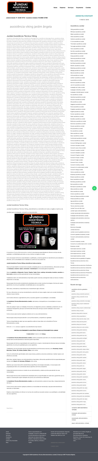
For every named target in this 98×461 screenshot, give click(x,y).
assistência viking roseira (45, 149)
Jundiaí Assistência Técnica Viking (22, 36)
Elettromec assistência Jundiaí (78, 121)
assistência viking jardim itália (22, 86)
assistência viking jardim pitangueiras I (40, 96)
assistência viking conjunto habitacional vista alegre (80, 304)
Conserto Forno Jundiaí (77, 162)
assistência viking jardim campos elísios (35, 69)
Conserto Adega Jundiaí (77, 169)
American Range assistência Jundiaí (80, 196)
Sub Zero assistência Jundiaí (78, 51)
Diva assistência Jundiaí (77, 128)
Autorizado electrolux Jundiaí (78, 248)
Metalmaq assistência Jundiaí (78, 68)
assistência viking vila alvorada (31, 156)
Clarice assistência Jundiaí (77, 172)
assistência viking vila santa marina (24, 194)
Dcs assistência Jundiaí (76, 131)
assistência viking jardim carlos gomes (55, 69)
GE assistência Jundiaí (76, 102)
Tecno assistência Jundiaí (77, 48)
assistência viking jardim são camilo (16, 105)
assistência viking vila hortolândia (36, 172)
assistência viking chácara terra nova (55, 50)
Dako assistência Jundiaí (77, 133)
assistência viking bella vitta (34, 41)
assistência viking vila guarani (44, 170)
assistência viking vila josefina (33, 175)
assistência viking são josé (33, 150)
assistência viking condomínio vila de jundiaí (18, 57)
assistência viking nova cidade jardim (40, 124)
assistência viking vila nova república (16, 186)
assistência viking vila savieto (49, 197)
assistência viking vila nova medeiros (50, 185)
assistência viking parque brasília (45, 127)
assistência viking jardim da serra (15, 75)
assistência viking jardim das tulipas (79, 398)
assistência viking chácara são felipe (16, 50)
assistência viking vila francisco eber (22, 169)
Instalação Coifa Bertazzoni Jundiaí (79, 92)
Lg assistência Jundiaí (76, 80)
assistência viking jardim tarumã (43, 111)
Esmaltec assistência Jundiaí (78, 119)
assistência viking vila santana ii (20, 195)
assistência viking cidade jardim (40, 54)
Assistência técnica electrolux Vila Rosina (81, 265)
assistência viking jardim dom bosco (53, 78)
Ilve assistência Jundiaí (76, 94)
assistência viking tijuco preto (24, 152)
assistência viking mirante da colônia (42, 122)
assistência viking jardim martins (15, 89)
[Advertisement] (36, 401)
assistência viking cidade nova (14, 55)
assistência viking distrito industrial (79, 313)
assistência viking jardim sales (28, 100)
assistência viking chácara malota (52, 46)
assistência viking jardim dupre (34, 80)
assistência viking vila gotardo (14, 170)
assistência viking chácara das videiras (16, 46)
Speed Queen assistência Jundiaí (79, 53)
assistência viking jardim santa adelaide (46, 100)
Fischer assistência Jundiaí (77, 114)
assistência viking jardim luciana (56, 86)
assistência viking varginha (50, 153)
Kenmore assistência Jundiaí (78, 82)
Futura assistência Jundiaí (77, 106)
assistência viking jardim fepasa (49, 83)
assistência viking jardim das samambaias (37, 77)
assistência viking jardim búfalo (40, 68)
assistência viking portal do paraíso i (29, 142)
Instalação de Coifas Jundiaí (78, 87)
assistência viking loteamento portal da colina (39, 119)
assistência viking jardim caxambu (32, 71)
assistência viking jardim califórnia (15, 69)
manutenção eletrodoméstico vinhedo (80, 419)
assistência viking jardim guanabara (44, 85)
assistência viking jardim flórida (26, 85)
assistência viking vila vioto (41, 199)
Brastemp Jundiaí (75, 246)
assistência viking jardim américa (37, 63)
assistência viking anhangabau (23, 40)
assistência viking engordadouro (24, 60)
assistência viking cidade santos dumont (33, 55)
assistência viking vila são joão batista (54, 195)
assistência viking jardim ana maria (55, 63)
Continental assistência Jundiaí (78, 138)
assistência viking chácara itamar (35, 46)
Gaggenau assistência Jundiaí (78, 104)
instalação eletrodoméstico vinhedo (79, 414)
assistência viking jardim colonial (78, 371)
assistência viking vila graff (29, 170)
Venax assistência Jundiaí (77, 36)
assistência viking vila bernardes (51, 161)
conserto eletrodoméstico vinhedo (80, 408)
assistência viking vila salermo (46, 192)
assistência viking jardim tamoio (51, 110)
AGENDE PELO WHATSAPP (58, 442)
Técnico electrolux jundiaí (77, 206)
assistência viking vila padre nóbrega (35, 186)
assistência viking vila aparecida (36, 158)
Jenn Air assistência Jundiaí (78, 85)
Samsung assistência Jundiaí (78, 58)
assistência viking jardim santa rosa (16, 103)
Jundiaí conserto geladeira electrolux (80, 232)
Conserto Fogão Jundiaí (77, 160)
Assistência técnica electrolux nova (79, 275)
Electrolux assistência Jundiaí (78, 123)
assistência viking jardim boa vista (44, 66)
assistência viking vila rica (36, 191)
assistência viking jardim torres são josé (43, 113)
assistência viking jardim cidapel (24, 72)
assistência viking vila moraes (39, 181)
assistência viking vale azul (52, 152)
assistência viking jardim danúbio (32, 75)
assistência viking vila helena (19, 172)
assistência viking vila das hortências (21, 166)
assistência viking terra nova (47, 150)
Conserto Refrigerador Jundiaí (78, 143)
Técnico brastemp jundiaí (77, 203)
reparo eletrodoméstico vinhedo (80, 423)
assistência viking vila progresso (43, 189)
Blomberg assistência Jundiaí (78, 181)
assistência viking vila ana (46, 156)
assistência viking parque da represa (45, 132)
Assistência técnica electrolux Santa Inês (81, 267)
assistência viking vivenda (13, 200)
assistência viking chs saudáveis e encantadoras (19, 54)
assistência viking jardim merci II (49, 89)
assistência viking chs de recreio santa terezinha (51, 52)
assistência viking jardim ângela (15, 64)
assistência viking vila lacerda (14, 177)
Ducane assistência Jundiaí (77, 126)
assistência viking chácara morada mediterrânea (19, 47)
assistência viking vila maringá (48, 180)
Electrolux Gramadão (76, 227)
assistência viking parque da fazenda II (26, 132)
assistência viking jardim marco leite (53, 88)
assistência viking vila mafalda (37, 178)
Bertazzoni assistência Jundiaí (78, 186)
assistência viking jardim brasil (23, 68)
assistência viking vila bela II (35, 161)
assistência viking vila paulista (14, 188)
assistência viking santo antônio (18, 150)
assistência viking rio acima (32, 149)
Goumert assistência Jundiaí (78, 99)
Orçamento (9, 437)
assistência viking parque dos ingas (25, 133)
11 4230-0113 (20, 18)
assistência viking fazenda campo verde (43, 60)
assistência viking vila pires (45, 188)
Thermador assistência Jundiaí (78, 44)
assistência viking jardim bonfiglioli (79, 338)
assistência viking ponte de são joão (47, 141)
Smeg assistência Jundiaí (77, 56)
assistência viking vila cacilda (31, 163)
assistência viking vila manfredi (54, 178)
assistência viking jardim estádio (15, 83)
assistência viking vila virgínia (56, 199)
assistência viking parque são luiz (18, 139)
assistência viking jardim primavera (41, 97)
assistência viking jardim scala (37, 108)
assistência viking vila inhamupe (53, 172)
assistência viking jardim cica (77, 365)
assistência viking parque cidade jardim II (24, 130)
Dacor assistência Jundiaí (77, 135)
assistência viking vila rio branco (51, 191)
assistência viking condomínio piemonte (54, 55)
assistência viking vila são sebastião (32, 197)
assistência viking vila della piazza (15, 167)
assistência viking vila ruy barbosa (29, 192)
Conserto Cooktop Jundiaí (77, 165)
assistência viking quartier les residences (24, 144)
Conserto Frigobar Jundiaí (77, 155)
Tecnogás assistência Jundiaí (78, 46)
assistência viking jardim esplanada (51, 82)
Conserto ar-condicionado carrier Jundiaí (81, 244)
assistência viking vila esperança (46, 167)
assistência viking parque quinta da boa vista (47, 135)
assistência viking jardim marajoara (15, 88)
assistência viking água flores (46, 38)
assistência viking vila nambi (14, 183)
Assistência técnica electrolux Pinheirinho (81, 272)
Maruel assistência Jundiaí (77, 73)
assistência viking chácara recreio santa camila (49, 49)
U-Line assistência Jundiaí (77, 41)
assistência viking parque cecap (23, 128)
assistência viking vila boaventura (15, 163)
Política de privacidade (11, 440)
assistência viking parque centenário (41, 128)
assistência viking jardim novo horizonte (25, 93)
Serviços (8, 435)
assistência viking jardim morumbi (44, 91)
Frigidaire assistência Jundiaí (78, 109)
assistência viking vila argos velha (42, 160)
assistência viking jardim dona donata (16, 80)
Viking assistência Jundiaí (77, 29)
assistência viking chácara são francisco (36, 50)
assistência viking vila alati (16, 156)
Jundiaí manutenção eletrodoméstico (80, 213)
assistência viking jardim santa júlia (31, 102)
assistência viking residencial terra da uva (44, 147)
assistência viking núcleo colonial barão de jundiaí (24, 125)
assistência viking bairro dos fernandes (42, 40)
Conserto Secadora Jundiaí (77, 145)
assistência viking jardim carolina (15, 71)
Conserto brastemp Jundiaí (77, 241)
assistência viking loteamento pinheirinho (17, 119)
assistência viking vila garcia (55, 169)
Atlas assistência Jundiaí (77, 189)
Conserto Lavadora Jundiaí (77, 150)
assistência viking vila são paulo (15, 197)
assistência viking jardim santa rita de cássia (51, 102)
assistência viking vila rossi (13, 192)
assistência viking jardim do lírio (36, 78)
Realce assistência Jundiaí (77, 61)
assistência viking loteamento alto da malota (47, 116)
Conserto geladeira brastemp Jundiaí (80, 234)
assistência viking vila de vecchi (39, 166)
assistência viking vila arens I (51, 158)
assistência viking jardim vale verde (38, 114)
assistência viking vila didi (31, 167)
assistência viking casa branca (30, 43)
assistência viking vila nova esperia (30, 183)
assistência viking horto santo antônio (41, 61)
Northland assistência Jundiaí (78, 63)
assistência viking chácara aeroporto (34, 44)
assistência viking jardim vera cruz (56, 114)
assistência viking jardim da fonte (55, 74)
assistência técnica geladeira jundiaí (79, 290)
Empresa (8, 433)
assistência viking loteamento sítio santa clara (41, 121)
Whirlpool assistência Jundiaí (78, 31)
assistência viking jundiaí (13, 116)
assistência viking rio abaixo (17, 149)
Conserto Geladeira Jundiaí (77, 152)
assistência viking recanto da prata (44, 144)
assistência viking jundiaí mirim (28, 116)
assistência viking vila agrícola (43, 155)
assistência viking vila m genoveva (21, 178)
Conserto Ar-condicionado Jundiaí (79, 167)
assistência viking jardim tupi (20, 114)
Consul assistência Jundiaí (77, 140)
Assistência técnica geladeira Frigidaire (80, 258)
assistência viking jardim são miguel (20, 107)
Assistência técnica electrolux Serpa (80, 270)
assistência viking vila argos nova (24, 160)
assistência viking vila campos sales (49, 163)
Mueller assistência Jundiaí (77, 65)
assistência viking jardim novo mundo (45, 93)
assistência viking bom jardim (49, 41)
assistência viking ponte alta (51, 139)
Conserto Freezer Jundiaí (77, 157)
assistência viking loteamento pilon (50, 117)
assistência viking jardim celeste (50, 71)
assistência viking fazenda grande (79, 321)
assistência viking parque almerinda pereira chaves (23, 127)
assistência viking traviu (39, 152)
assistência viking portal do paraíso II (48, 142)
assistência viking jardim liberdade (39, 86)
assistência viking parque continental (44, 130)
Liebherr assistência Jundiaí (78, 77)
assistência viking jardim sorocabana (33, 110)
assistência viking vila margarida (15, 180)
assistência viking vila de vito (55, 166)
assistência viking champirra (31, 52)
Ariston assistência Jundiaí (77, 194)
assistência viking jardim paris (23, 94)
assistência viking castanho (46, 43)
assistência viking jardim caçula (56, 68)
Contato (8, 438)
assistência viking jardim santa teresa (34, 103)
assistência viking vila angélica (19, 158)
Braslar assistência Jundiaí (77, 177)
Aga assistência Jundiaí (76, 201)
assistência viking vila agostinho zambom (24, 155)
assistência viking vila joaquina (18, 175)
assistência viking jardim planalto (22, 97)
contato (13, 326)
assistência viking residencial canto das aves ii (32, 146)
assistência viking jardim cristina (38, 74)
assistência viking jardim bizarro (27, 66)
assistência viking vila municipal (55, 181)
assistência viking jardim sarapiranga (20, 108)
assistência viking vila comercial (42, 164)
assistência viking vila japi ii (45, 174)
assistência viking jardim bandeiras (79, 329)
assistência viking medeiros (25, 122)
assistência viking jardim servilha (54, 108)
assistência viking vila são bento (36, 195)
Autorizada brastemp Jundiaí (78, 256)
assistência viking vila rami (22, 191)
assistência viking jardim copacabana (20, 74)
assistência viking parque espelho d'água (45, 133)
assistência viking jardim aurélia (51, 64)
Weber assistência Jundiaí (77, 34)
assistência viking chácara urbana (15, 52)
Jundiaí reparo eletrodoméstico (78, 210)
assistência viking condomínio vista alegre (40, 57)
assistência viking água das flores (15, 38)
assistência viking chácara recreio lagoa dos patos (24, 49)
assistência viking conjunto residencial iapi (30, 58)
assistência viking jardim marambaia (34, 88)
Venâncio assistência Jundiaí (78, 39)
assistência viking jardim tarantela (26, 111)
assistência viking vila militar (24, 181)
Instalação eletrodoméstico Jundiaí (79, 215)
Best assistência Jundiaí (77, 184)
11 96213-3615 (38, 334)
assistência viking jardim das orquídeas (17, 77)
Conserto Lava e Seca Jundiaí (78, 148)
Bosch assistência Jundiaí (77, 179)
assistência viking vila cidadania (25, 164)
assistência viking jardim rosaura (41, 99)
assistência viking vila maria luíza (32, 180)
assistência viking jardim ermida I (15, 82)
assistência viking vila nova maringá (31, 185)
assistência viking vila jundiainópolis (51, 175)
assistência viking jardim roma (25, 99)
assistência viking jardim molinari (26, 91)
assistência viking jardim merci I (32, 89)
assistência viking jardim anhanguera (32, 64)
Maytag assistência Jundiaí (77, 70)
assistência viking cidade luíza (56, 54)
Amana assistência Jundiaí (77, 198)
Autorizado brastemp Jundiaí (78, 251)
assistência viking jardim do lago (19, 78)
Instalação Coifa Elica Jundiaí (78, 90)
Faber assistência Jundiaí (77, 116)
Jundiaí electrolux (75, 229)
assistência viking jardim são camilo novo (35, 105)
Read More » (10, 408)
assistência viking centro (18, 44)
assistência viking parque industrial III (26, 135)
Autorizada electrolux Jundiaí (78, 253)
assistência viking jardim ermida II (32, 82)
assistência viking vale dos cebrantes (16, 153)
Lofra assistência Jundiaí (77, 75)
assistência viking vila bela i (21, 161)
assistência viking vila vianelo (26, 199)
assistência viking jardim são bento (53, 103)
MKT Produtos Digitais (69, 454)
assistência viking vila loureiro (46, 177)
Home (7, 431)
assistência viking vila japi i (31, 174)
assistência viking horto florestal (23, 61)
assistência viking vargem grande (34, 153)
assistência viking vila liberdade (30, 177)
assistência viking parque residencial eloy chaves (36, 136)
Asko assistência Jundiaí (77, 191)
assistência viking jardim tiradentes (23, 113)
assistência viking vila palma (52, 186)
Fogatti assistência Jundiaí (77, 111)
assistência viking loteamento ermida (31, 117)
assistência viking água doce (31, 38)
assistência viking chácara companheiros (54, 44)
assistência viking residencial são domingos (22, 147)
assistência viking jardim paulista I (40, 94)
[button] (94, 188)
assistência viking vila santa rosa (41, 194)
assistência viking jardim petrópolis (21, 96)
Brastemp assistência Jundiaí (78, 174)
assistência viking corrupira (49, 58)
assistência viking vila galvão (39, 169)
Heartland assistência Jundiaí (78, 97)
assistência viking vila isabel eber (15, 174)
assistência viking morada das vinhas (21, 124)
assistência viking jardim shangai (15, 110)
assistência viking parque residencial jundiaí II (28, 138)
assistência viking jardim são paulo (38, 107)
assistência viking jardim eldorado (51, 80)
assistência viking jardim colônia (41, 72)
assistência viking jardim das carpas (50, 75)
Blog (7, 442)
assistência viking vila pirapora (30, 188)
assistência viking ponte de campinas (28, 141)
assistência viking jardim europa (32, 83)
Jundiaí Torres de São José (77, 208)
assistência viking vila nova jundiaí (48, 183)
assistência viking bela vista (19, 41)
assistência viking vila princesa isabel (24, 189)
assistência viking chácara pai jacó (40, 47)
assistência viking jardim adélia (21, 63)
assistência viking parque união (35, 139)
